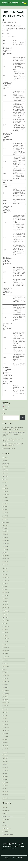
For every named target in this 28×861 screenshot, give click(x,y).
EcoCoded (18, 859)
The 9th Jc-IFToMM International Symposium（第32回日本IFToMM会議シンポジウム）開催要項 (14, 434)
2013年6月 (5, 623)
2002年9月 (5, 718)
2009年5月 (5, 663)
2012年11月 (6, 626)
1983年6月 (5, 779)
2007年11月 (6, 675)
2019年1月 (5, 552)
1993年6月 (5, 749)
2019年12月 (6, 540)
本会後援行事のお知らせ (9, 448)
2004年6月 (5, 706)
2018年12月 (6, 555)
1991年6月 (5, 755)
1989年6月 (5, 761)
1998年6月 (5, 733)
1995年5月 (5, 742)
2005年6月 (5, 696)
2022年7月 (5, 516)
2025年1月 (5, 479)
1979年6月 (5, 791)
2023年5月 (5, 500)
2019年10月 (6, 543)
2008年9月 (5, 669)
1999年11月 (6, 730)
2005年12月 (6, 690)
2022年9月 (5, 509)
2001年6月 (5, 724)
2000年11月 (6, 727)
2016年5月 (5, 589)
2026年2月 (5, 460)
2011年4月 (5, 644)
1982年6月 (5, 782)
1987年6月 (5, 767)
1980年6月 (5, 788)
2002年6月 (5, 721)
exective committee (7, 816)
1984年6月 (5, 776)
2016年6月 (5, 586)
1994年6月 (5, 745)
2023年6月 (5, 497)
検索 (4, 413)
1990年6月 (5, 758)
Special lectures (6, 828)
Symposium (5, 831)
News (4, 822)
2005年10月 (6, 693)
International (6, 819)
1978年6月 (5, 795)
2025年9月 (5, 467)
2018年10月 (6, 558)
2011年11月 (6, 638)
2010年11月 (6, 647)
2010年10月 (6, 650)
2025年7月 (5, 470)
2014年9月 (5, 614)
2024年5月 (5, 488)
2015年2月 (5, 604)
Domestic (5, 813)
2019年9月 (5, 546)
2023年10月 (6, 494)
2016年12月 (6, 577)
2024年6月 (5, 485)
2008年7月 (5, 672)
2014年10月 (6, 611)
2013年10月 (6, 620)
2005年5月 (5, 700)
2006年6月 (5, 687)
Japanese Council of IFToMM (12, 3)
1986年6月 (5, 770)
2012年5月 (5, 632)
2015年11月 (6, 592)
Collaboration (6, 810)
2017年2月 (5, 574)
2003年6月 (5, 715)
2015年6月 (5, 598)
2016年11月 (6, 580)
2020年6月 (5, 537)
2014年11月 (6, 608)
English (7, 406)
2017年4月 (5, 571)
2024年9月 (5, 482)
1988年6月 (5, 764)
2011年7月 (5, 641)
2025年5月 (5, 473)
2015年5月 (5, 601)
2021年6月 (5, 525)
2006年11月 (6, 681)
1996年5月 (5, 739)
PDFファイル (12, 36)
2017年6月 (5, 568)
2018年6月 (5, 562)
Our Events (5, 825)
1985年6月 (5, 773)
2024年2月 (5, 491)
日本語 (6, 409)
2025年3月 (5, 476)
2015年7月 (5, 595)
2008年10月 (6, 666)
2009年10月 (6, 657)
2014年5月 (5, 617)
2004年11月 (6, 703)
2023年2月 (5, 506)
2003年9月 (5, 712)
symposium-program (8, 834)
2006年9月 (5, 684)
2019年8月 (5, 549)
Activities (5, 807)
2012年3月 (5, 635)
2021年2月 (5, 531)
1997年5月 (5, 736)
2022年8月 (5, 513)
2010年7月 (5, 654)
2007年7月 (5, 678)
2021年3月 (5, 528)
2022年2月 (5, 519)
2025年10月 (6, 464)
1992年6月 (5, 752)
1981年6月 (5, 785)
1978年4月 (5, 798)
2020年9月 (5, 534)
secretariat (12, 848)
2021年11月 (6, 522)
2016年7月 (5, 583)
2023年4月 (5, 503)
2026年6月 (5, 457)
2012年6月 (5, 629)
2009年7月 (5, 660)
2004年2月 (5, 709)
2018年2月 (5, 565)
